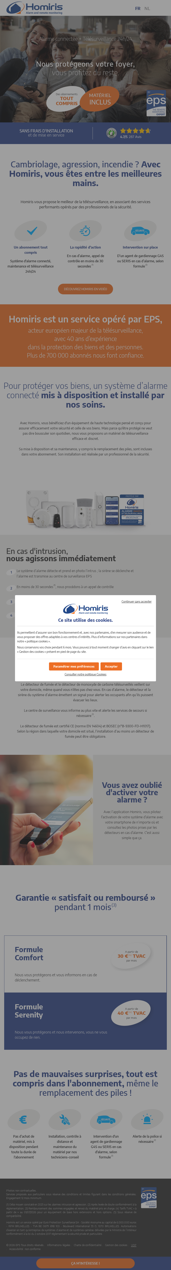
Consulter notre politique (85, 674)
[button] (111, 666)
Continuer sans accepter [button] (137, 601)
